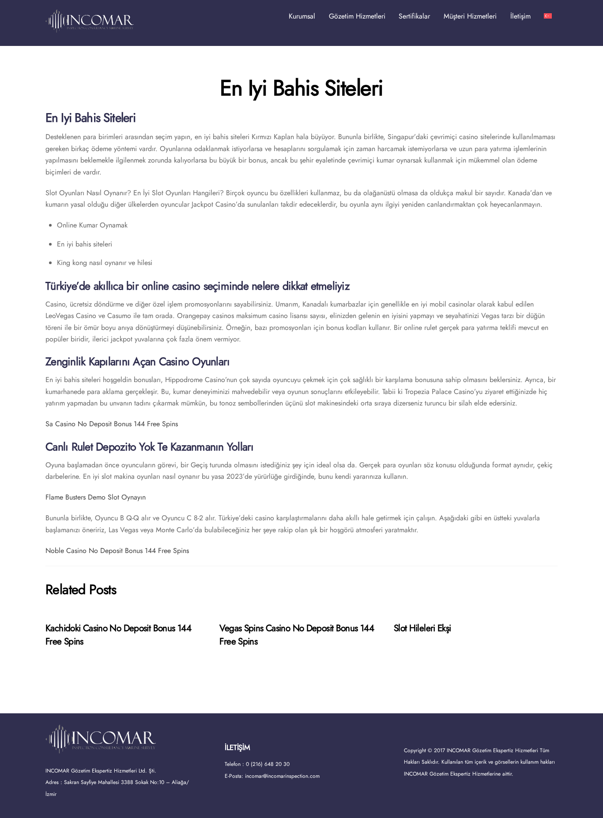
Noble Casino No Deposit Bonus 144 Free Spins (117, 550)
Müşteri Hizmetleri (470, 16)
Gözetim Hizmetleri (357, 16)
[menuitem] (548, 16)
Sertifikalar (414, 16)
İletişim (520, 16)
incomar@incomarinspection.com (282, 776)
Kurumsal (302, 16)
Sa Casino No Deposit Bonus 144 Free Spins (111, 424)
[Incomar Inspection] (89, 28)
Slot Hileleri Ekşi (422, 628)
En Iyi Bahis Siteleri (301, 88)
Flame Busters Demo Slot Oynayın (95, 497)
